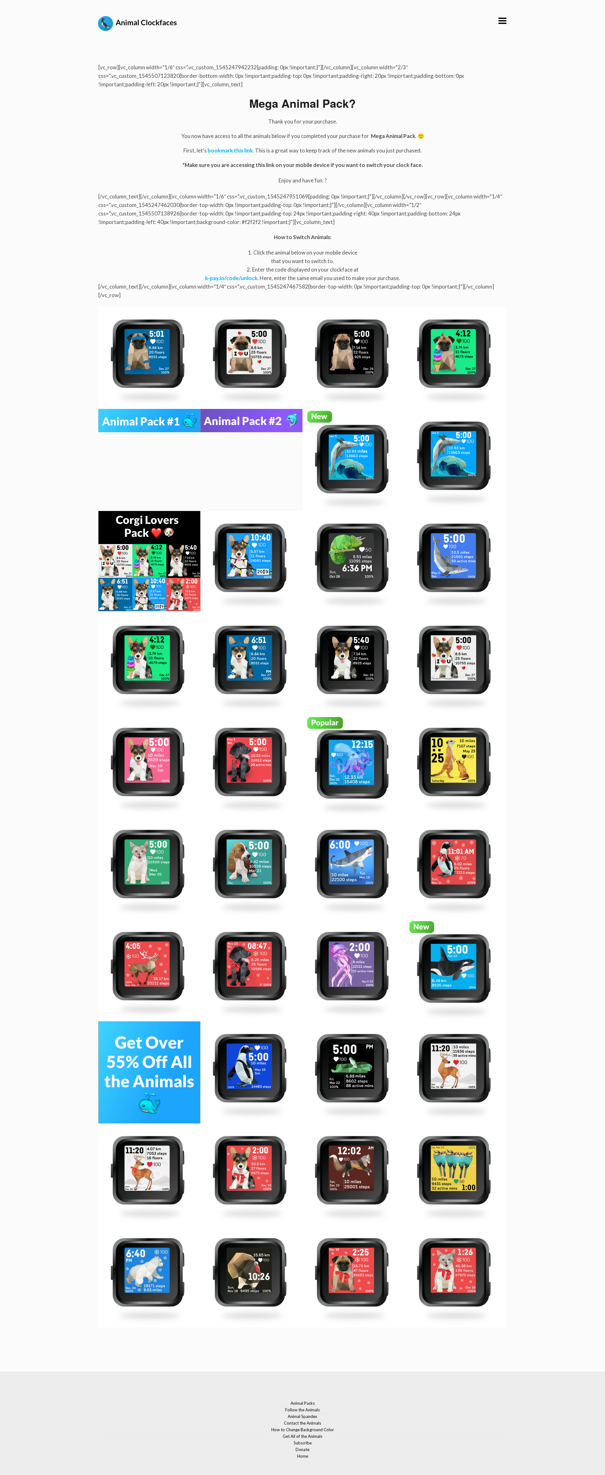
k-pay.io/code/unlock (231, 278)
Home (302, 1456)
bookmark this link (230, 150)
